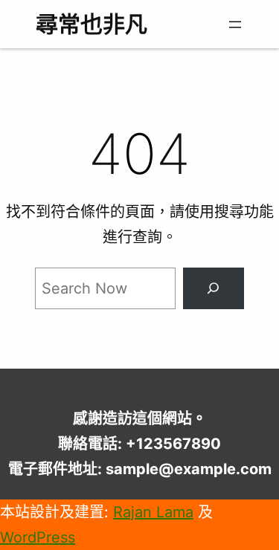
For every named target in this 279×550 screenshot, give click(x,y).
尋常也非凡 (91, 23)
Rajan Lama (153, 512)
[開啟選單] (235, 24)
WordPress (37, 537)
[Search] (213, 288)
